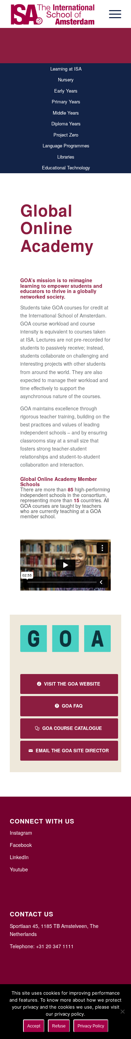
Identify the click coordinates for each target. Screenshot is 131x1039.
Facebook (21, 844)
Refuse (59, 1026)
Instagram (21, 832)
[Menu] (111, 14)
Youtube (19, 869)
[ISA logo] (54, 14)
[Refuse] (122, 1011)
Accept (33, 1026)
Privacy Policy (91, 1026)
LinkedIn (19, 857)
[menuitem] (111, 14)
